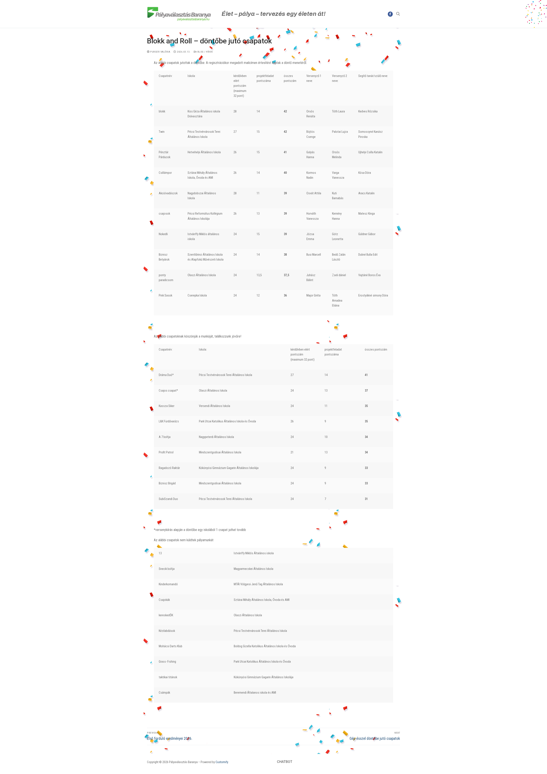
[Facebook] (390, 14)
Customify (222, 762)
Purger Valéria (160, 51)
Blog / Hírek (205, 51)
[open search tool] (398, 14)
